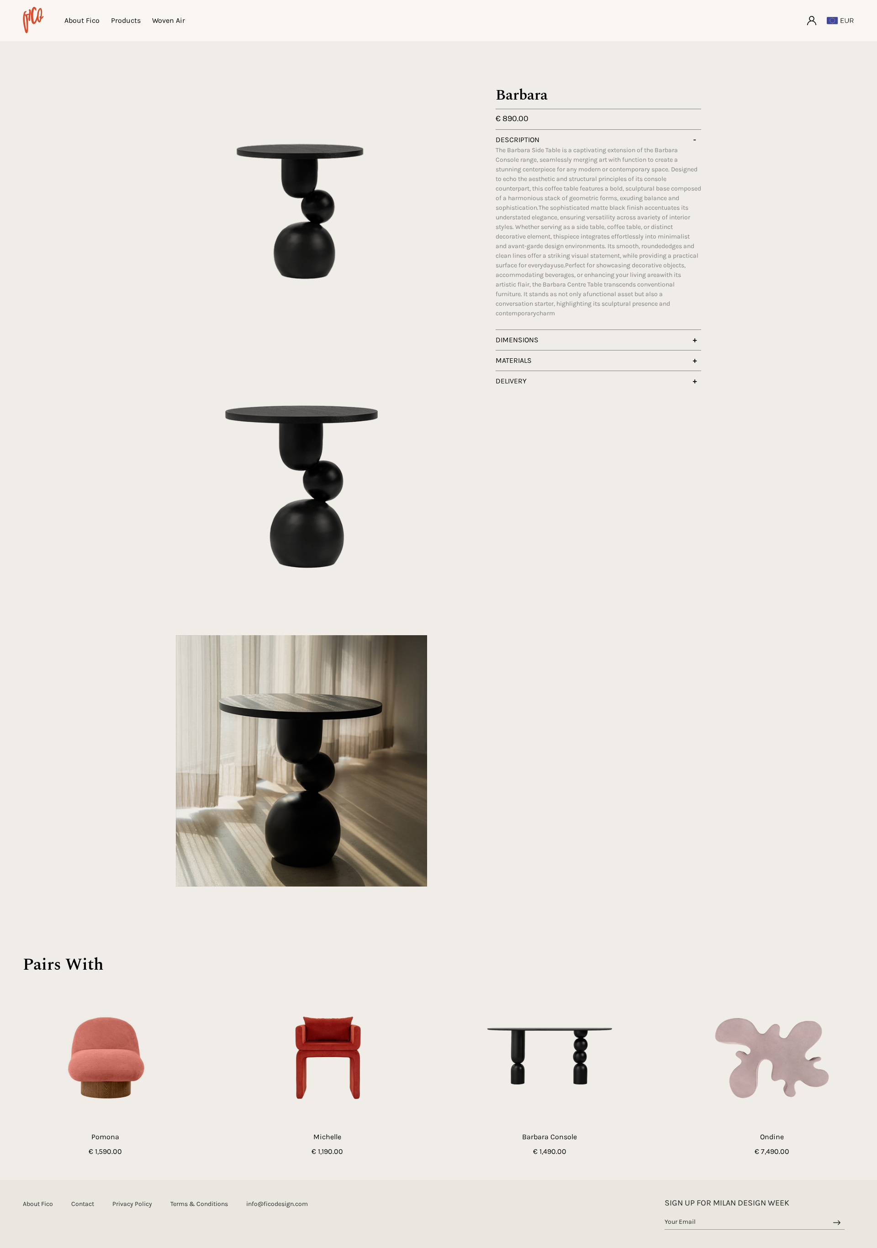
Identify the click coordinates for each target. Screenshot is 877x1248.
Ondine (772, 1136)
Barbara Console (549, 1136)
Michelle (327, 1136)
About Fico (82, 20)
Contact (82, 1204)
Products (126, 20)
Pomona (105, 1136)
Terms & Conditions (199, 1204)
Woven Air (168, 20)
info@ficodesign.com (277, 1204)
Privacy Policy (132, 1204)
